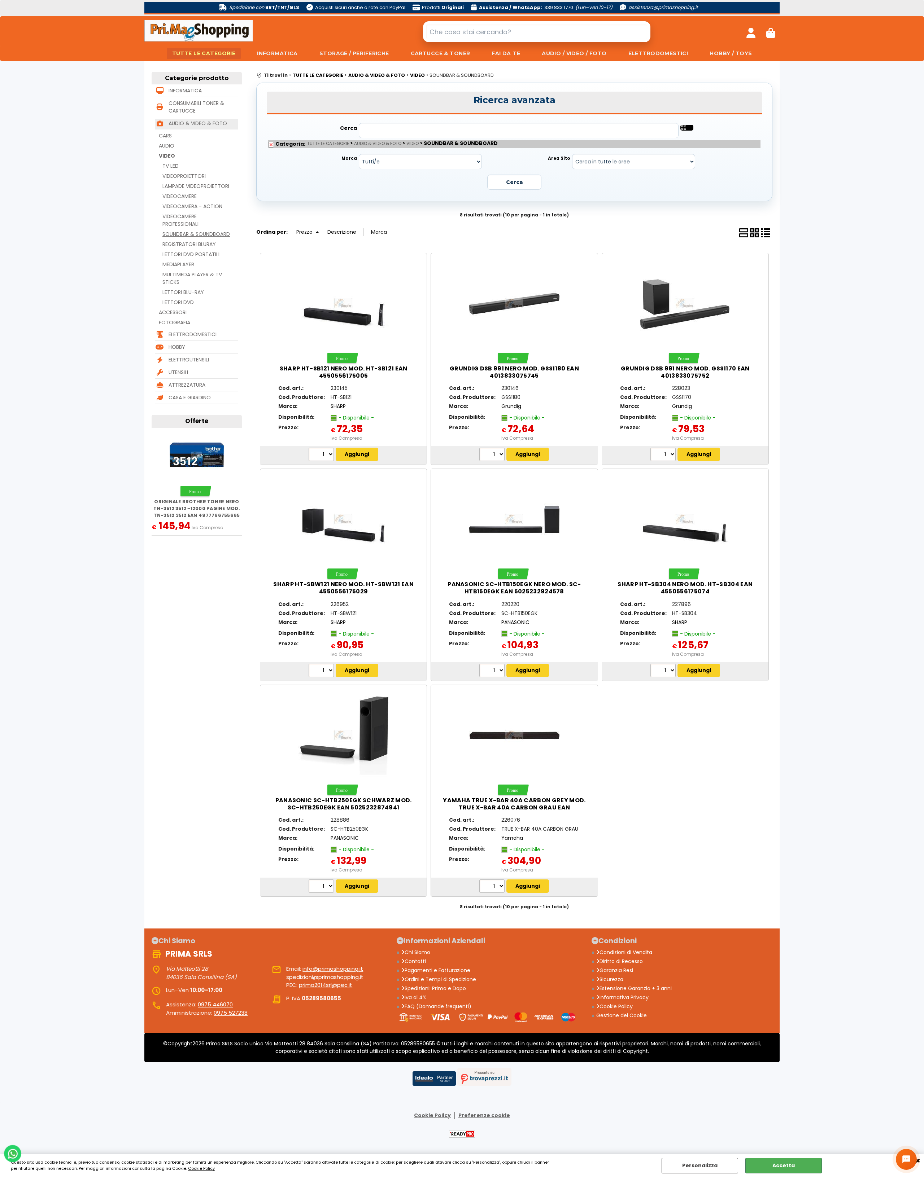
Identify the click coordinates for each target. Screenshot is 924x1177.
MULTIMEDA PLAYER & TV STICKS (192, 278)
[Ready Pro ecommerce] (462, 1134)
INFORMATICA (277, 53)
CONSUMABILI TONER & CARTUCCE (196, 107)
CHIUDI (917, 1161)
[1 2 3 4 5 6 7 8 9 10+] (322, 455)
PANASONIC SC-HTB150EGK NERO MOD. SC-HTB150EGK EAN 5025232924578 (514, 588)
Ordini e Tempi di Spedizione (440, 979)
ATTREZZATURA (187, 384)
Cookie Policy (201, 1168)
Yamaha (512, 838)
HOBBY (177, 347)
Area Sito (559, 158)
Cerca (348, 128)
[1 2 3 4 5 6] (322, 671)
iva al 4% (416, 997)
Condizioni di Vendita (626, 952)
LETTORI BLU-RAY (183, 292)
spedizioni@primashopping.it (324, 977)
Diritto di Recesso (621, 961)
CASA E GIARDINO (190, 397)
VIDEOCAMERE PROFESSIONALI (180, 220)
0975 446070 (215, 1004)
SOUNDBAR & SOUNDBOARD (196, 234)
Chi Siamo (417, 952)
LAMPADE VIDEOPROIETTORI (195, 186)
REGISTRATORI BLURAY (189, 244)
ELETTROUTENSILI (189, 359)
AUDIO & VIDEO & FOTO (198, 123)
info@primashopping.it (332, 968)
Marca (349, 158)
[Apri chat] (906, 1159)
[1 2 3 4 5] (492, 887)
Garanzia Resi (616, 970)
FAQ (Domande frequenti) (438, 1006)
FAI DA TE (506, 53)
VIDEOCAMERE (179, 196)
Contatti (415, 961)
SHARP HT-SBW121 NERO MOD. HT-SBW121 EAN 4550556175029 (343, 588)
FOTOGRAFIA (174, 322)
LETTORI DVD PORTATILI (190, 254)
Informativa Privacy (624, 997)
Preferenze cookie (484, 1115)
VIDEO (167, 155)
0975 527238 (231, 1012)
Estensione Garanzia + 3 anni (636, 988)
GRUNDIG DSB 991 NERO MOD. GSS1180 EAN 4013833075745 (514, 372)
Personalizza (700, 1165)
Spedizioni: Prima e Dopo (435, 988)
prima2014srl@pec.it (325, 985)
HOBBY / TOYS (731, 53)
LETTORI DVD (178, 302)
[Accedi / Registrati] (751, 31)
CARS (165, 135)
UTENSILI (178, 372)
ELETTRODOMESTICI (658, 53)
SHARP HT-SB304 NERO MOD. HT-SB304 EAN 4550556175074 (685, 588)
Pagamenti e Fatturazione (437, 970)
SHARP (338, 406)
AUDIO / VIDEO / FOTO (574, 53)
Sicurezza (611, 979)
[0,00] (771, 31)
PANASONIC (515, 622)
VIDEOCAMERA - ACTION (192, 206)
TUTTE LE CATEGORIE (204, 53)
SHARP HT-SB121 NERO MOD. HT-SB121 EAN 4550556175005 (343, 372)
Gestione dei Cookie (621, 1015)
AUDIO (166, 145)
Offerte (196, 421)
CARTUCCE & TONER (440, 53)
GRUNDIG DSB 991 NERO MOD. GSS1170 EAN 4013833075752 (685, 372)
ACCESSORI (173, 312)
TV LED (170, 166)
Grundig (511, 406)
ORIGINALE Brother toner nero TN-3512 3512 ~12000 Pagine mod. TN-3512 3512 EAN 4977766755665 (196, 508)
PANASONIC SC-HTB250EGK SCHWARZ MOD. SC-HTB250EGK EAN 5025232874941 (343, 804)
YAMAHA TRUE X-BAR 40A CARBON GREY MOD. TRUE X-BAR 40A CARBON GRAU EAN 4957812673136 (514, 807)
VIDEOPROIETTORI (184, 176)
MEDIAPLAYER (178, 264)
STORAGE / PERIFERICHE (354, 53)
